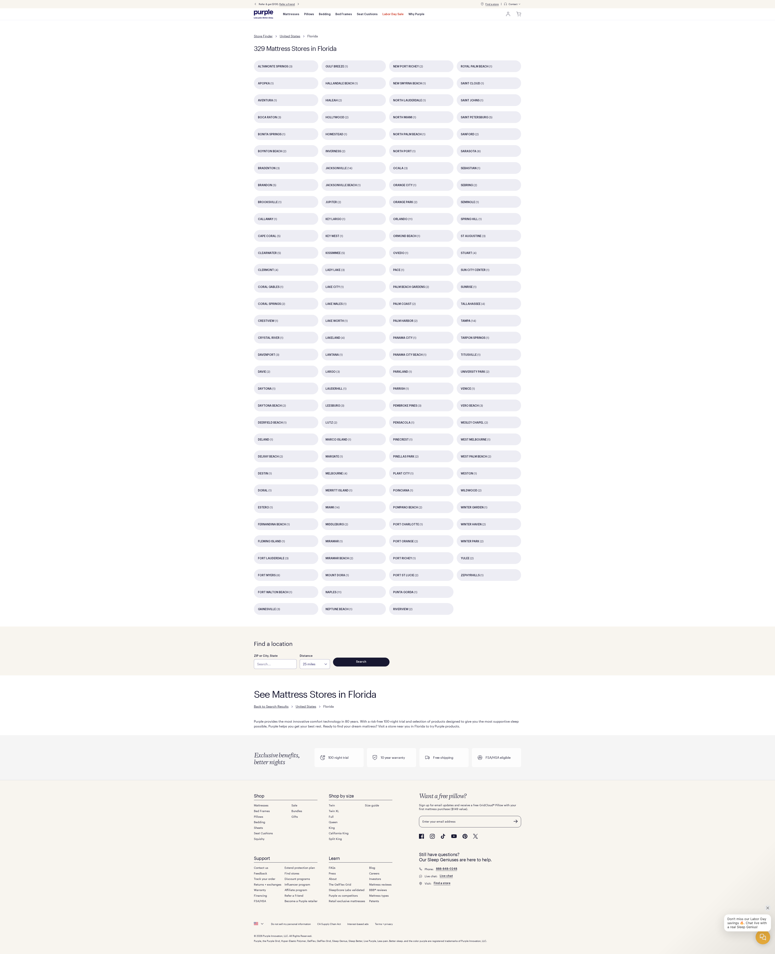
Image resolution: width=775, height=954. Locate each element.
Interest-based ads (358, 924)
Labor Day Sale (393, 14)
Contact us (261, 867)
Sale (294, 805)
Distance (306, 656)
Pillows (309, 14)
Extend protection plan (300, 867)
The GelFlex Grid (340, 884)
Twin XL (334, 811)
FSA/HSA (260, 901)
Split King (335, 839)
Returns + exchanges (267, 884)
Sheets (258, 827)
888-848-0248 (446, 869)
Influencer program (297, 884)
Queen (333, 822)
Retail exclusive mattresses (347, 901)
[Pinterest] (464, 836)
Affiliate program (296, 890)
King (332, 827)
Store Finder (263, 36)
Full (331, 816)
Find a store (492, 4)
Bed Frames (343, 14)
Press (332, 873)
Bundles (296, 811)
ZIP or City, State (266, 656)
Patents (374, 901)
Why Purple (416, 14)
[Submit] (516, 821)
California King (339, 833)
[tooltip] (512, 4)
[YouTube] (454, 836)
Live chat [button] (446, 876)
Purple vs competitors (343, 895)
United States (290, 36)
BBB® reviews (378, 890)
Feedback (260, 873)
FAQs (332, 867)
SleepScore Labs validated (346, 890)
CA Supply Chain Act (329, 924)
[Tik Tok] (443, 836)
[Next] (298, 4)
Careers (374, 873)
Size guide (372, 805)
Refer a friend (287, 4)
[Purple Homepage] (263, 14)
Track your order (264, 879)
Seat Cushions (367, 14)
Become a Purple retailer (301, 901)
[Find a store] (482, 4)
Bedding (325, 14)
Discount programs (297, 879)
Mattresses (291, 14)
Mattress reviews (380, 884)
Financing (260, 895)
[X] (475, 836)
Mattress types (379, 895)
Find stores (292, 873)
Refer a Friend (294, 895)
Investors (375, 879)
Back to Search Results (271, 706)
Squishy (259, 839)
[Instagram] (432, 836)
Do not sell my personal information (291, 924)
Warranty (260, 890)
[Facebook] (421, 836)
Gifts (294, 816)
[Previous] (255, 4)
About (333, 879)
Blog (372, 867)
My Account (508, 14)
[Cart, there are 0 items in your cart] (518, 14)
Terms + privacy (384, 924)
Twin (332, 805)
